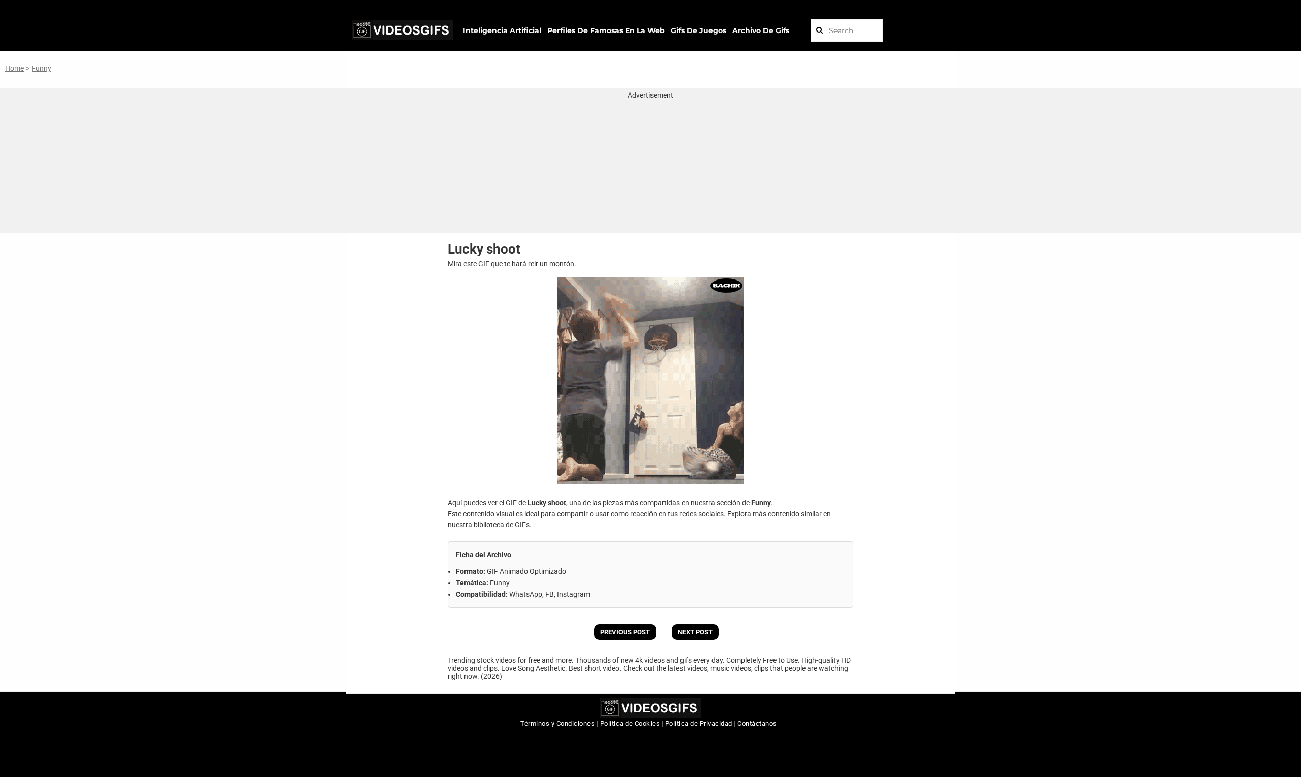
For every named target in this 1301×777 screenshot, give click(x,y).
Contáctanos (757, 723)
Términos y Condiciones (557, 723)
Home (14, 68)
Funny (41, 68)
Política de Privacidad (698, 723)
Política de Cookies (630, 723)
